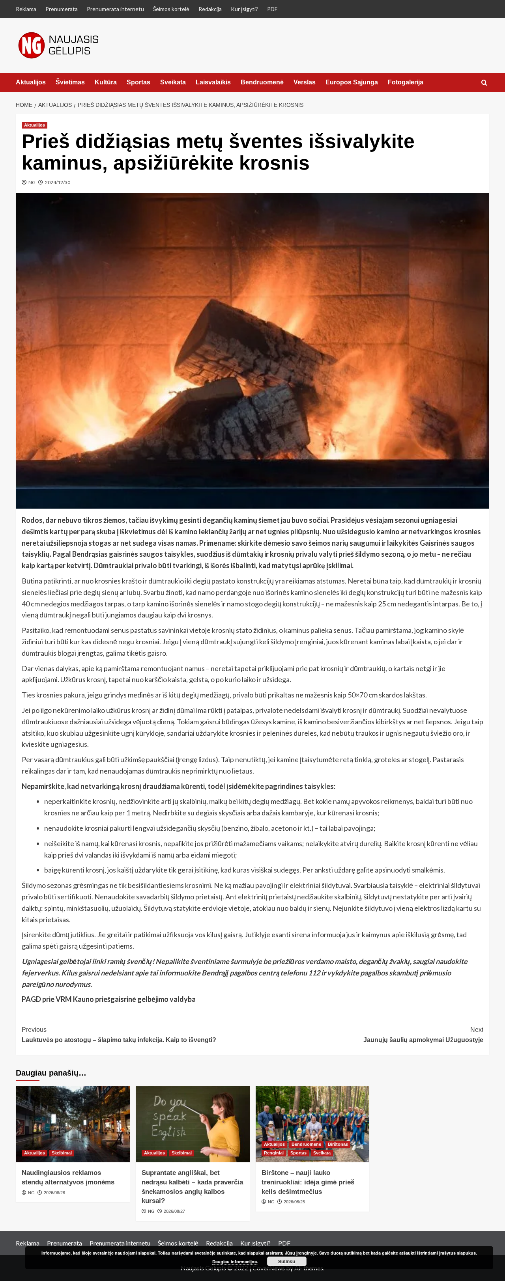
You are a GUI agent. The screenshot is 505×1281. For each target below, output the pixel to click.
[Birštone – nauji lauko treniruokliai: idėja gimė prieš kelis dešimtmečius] (313, 1124)
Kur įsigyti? (244, 9)
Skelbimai (62, 1152)
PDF (272, 9)
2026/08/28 (54, 1192)
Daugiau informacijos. (235, 1261)
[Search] (484, 83)
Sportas (138, 82)
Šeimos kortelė (171, 9)
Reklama (26, 9)
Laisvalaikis (213, 82)
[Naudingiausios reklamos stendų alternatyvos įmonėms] (73, 1124)
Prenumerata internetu (115, 9)
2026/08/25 (294, 1201)
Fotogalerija (405, 82)
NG (32, 182)
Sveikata (173, 82)
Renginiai (274, 1152)
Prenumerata (61, 9)
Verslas (305, 82)
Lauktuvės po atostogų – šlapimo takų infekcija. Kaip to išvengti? (119, 1034)
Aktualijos (31, 82)
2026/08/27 (174, 1211)
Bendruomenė (262, 82)
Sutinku (286, 1261)
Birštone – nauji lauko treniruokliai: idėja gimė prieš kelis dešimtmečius (308, 1182)
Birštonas (338, 1144)
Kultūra (106, 82)
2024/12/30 (57, 182)
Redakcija (210, 9)
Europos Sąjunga (351, 82)
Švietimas (70, 82)
